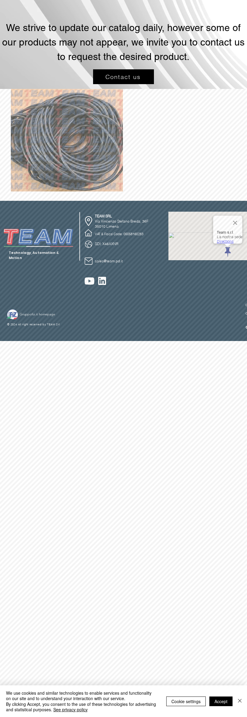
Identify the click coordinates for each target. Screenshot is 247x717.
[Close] (239, 701)
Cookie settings (186, 701)
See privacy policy (70, 709)
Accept (220, 701)
